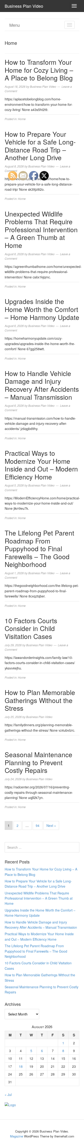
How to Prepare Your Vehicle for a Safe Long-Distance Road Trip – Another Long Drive (40, 145)
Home (22, 119)
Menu (14, 25)
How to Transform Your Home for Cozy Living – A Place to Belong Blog (39, 69)
